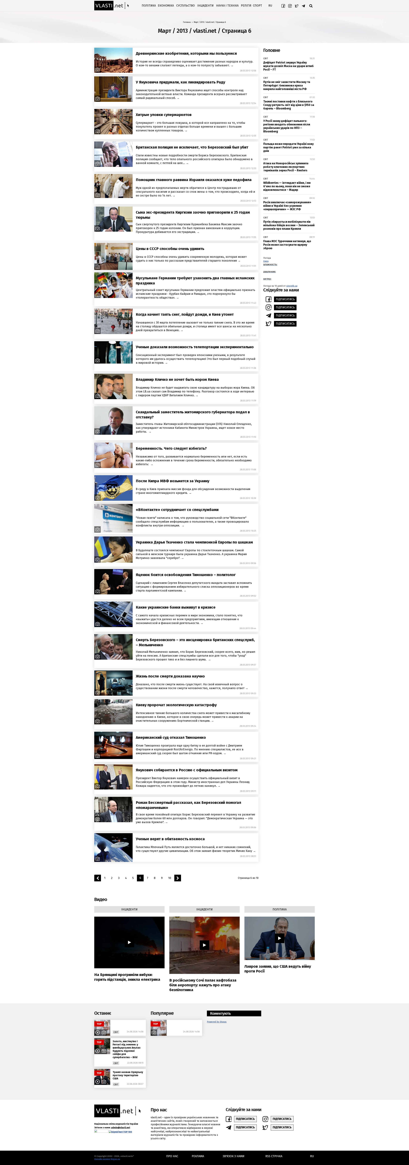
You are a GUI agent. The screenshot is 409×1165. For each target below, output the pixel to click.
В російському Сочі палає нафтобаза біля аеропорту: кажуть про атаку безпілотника (202, 985)
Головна (187, 22)
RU (270, 5)
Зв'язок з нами (233, 1156)
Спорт (257, 5)
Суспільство (185, 5)
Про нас (172, 1156)
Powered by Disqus (217, 1021)
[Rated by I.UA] (101, 1131)
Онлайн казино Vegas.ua (107, 1159)
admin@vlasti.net (120, 1127)
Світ (265, 58)
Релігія (246, 5)
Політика (149, 5)
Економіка (166, 5)
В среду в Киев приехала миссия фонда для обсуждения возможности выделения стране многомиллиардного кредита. (193, 491)
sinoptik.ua (291, 286)
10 (169, 878)
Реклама (198, 1156)
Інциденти (205, 5)
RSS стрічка (273, 1156)
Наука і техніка (227, 5)
